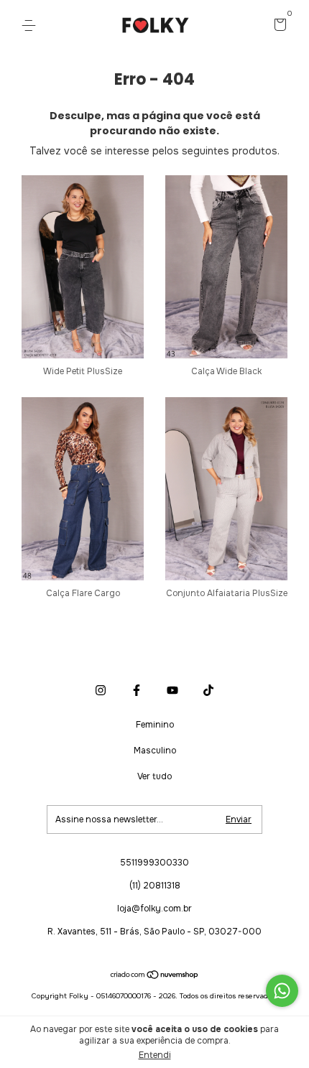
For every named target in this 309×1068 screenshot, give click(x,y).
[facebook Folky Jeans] (136, 690)
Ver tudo (154, 776)
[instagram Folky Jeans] (100, 690)
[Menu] (31, 26)
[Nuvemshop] (155, 976)
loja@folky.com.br (154, 908)
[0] (277, 27)
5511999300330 (154, 862)
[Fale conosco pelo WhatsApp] (282, 991)
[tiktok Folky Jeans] (208, 690)
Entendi (155, 1055)
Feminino (155, 724)
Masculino (155, 750)
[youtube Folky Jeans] (172, 690)
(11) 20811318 (154, 885)
